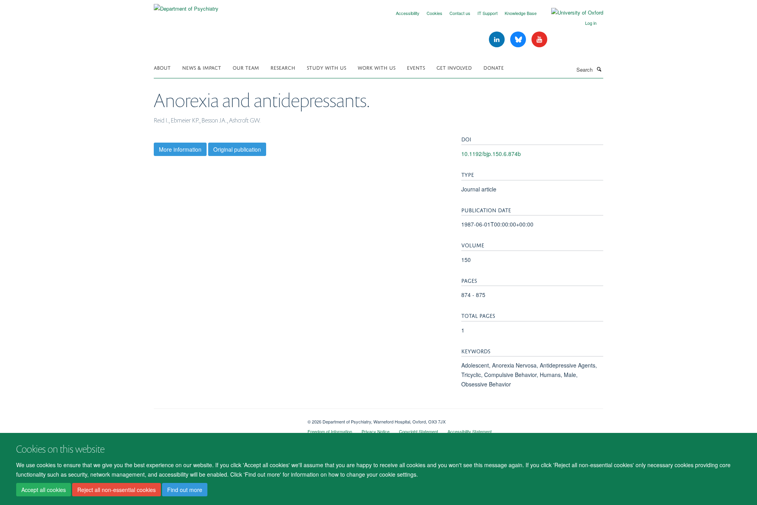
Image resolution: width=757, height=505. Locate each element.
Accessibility (408, 13)
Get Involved (454, 67)
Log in (591, 23)
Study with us (326, 67)
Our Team (246, 67)
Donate (493, 67)
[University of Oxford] (571, 12)
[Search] (599, 69)
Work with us (376, 67)
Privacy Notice (376, 431)
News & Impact (201, 67)
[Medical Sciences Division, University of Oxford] (225, 419)
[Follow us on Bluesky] (519, 39)
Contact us (459, 13)
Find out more (184, 490)
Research (282, 67)
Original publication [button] (237, 149)
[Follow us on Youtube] (539, 39)
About (162, 67)
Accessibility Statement (469, 431)
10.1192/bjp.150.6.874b (491, 154)
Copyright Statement (418, 431)
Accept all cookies (43, 490)
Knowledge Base (521, 13)
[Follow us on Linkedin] (497, 39)
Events (416, 67)
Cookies (434, 13)
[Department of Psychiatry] (186, 5)
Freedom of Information (330, 431)
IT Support (487, 13)
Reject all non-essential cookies (116, 490)
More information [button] (180, 149)
